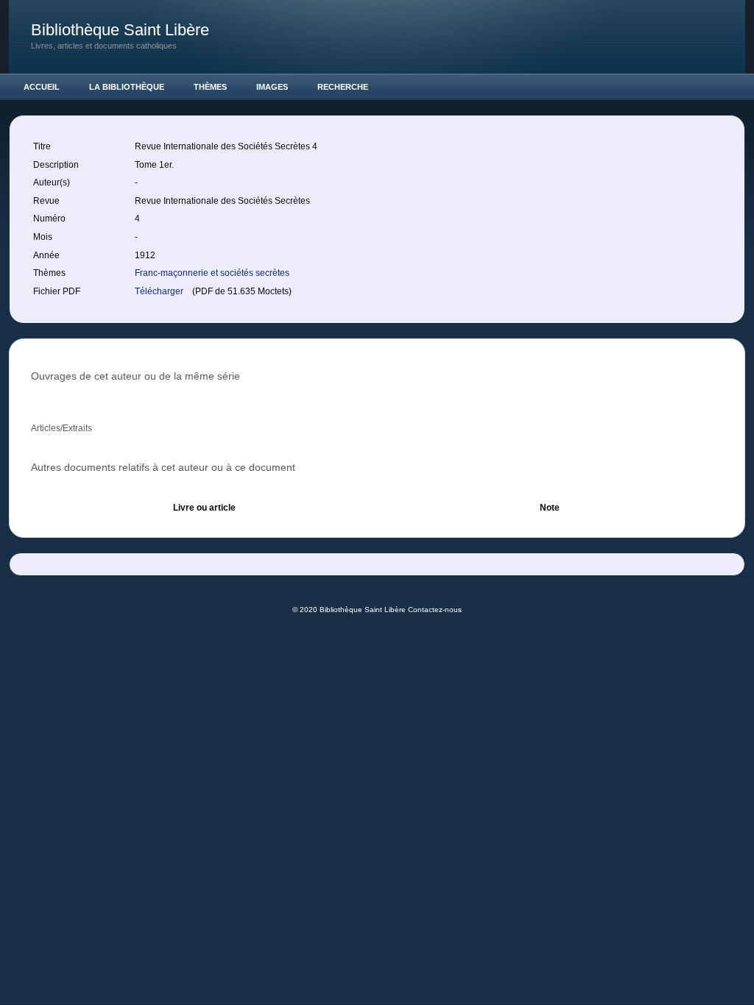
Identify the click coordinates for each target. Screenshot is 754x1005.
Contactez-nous (435, 610)
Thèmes (210, 86)
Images (272, 86)
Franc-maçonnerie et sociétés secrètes (212, 273)
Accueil (42, 86)
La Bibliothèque (126, 86)
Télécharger (160, 291)
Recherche (342, 86)
